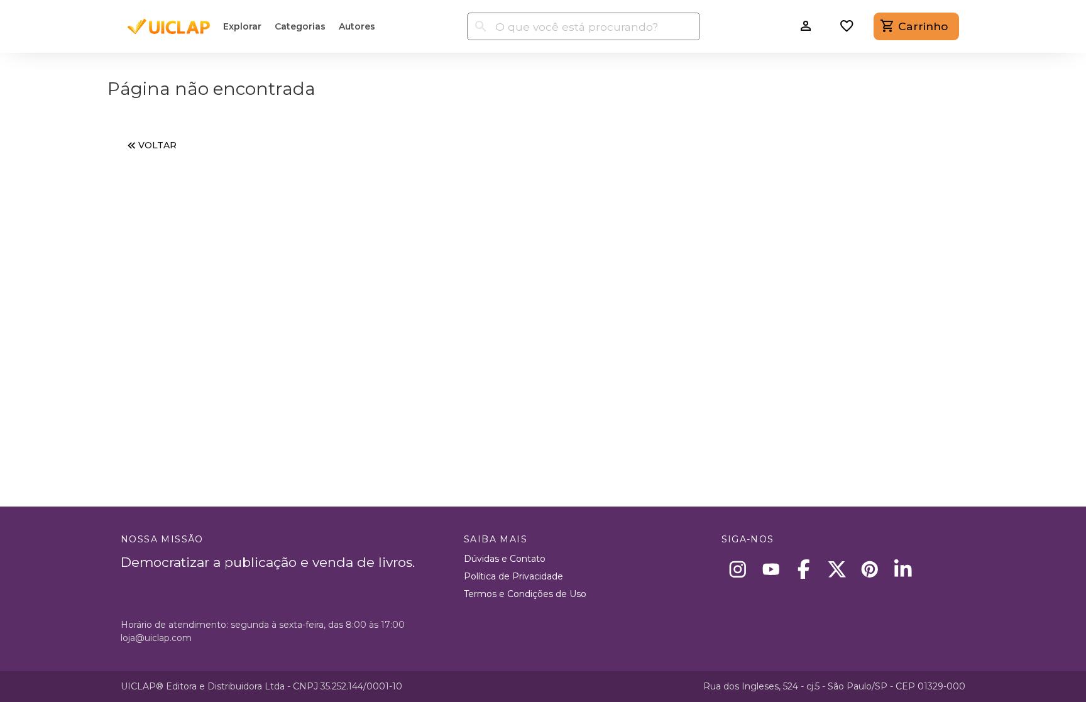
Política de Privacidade (513, 576)
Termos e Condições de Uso (525, 594)
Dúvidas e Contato (505, 558)
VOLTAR (157, 145)
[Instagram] (738, 569)
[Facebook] (804, 569)
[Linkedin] (902, 569)
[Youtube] (770, 569)
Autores (357, 26)
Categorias (300, 26)
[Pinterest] (870, 569)
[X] (836, 569)
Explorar (242, 26)
